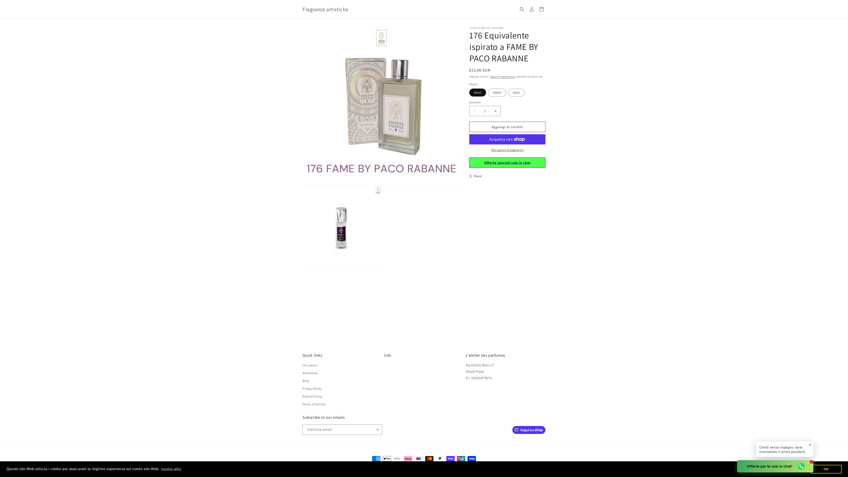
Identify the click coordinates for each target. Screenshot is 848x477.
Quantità (475, 102)
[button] (522, 9)
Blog (306, 381)
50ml (477, 93)
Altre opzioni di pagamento (507, 149)
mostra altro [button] (171, 469)
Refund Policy (312, 396)
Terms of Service (314, 404)
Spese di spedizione (502, 76)
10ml (516, 93)
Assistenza (310, 373)
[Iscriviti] (377, 429)
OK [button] (826, 469)
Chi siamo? (310, 365)
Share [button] (478, 176)
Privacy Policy (312, 389)
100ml (497, 93)
